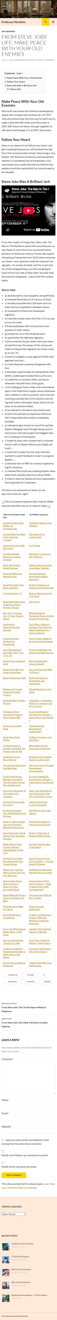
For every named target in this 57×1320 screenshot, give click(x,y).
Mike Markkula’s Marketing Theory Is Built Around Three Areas (41, 616)
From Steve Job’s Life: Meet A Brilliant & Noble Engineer (25, 1023)
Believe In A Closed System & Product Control (12, 692)
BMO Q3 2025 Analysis (21, 1269)
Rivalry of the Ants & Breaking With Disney (39, 834)
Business (10, 31)
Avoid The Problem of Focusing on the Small (39, 823)
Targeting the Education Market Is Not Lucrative (40, 871)
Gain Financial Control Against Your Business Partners (14, 836)
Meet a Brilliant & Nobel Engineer (11, 566)
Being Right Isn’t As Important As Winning (40, 747)
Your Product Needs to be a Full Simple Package (41, 640)
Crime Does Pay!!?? (12, 593)
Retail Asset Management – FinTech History (29, 1295)
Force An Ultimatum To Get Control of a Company (14, 793)
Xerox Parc (34, 601)
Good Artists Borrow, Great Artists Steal (13, 671)
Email (5, 1113)
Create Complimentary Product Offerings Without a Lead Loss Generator (40, 919)
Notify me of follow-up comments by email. (25, 1155)
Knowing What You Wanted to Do (12, 575)
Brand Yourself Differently (36, 908)
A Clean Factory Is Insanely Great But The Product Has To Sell (14, 748)
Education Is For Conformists (37, 535)
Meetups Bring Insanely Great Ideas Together (40, 566)
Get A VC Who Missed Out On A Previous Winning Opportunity (14, 824)
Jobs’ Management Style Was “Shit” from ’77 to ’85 (13, 652)
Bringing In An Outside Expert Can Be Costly (40, 758)
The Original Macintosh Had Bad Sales (14, 766)
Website (6, 1126)
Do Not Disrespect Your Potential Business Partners (14, 813)
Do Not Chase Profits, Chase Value (39, 845)
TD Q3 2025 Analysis (20, 1256)
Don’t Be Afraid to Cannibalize (12, 916)
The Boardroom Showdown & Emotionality (36, 729)
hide (19, 73)
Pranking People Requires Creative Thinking (12, 557)
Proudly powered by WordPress (15, 1316)
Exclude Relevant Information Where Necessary (38, 576)
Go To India (34, 545)
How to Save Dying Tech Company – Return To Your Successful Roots (12, 885)
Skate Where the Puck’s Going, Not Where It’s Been (14, 898)
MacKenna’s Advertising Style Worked (11, 627)
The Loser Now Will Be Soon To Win (40, 896)
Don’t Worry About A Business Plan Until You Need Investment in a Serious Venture (40, 628)
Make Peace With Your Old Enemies (40, 964)
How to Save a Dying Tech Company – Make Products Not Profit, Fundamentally (40, 885)
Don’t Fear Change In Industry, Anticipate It (39, 941)
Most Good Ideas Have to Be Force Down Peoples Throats (14, 604)
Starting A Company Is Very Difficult (40, 555)
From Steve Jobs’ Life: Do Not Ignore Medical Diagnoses (24, 1007)
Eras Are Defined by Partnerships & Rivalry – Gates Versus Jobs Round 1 (41, 716)
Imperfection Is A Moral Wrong (11, 758)
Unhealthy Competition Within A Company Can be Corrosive (40, 703)
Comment (8, 1058)
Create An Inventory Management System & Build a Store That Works (14, 953)
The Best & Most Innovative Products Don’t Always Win (13, 714)
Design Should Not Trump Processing (38, 803)
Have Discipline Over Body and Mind (13, 586)
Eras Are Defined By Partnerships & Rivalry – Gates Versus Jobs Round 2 (41, 781)
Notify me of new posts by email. (19, 1166)
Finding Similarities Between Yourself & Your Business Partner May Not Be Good (14, 781)
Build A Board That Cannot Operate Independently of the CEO (13, 848)
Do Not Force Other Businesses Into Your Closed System (13, 861)
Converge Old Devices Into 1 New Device (40, 950)
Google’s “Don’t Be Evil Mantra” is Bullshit (40, 930)
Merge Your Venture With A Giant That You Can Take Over (14, 872)
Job (30, 268)
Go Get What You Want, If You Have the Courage (14, 537)
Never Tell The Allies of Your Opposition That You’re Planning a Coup (40, 793)
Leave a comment (45, 60)
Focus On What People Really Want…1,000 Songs (14, 932)
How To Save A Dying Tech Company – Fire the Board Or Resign (41, 861)
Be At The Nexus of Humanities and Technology (38, 681)
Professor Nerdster (14, 22)
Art (3, 31)
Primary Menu (53, 22)
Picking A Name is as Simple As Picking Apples (41, 586)
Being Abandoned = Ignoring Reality (38, 662)
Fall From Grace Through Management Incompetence (41, 768)
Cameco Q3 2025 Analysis (22, 1243)
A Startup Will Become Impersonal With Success (41, 651)
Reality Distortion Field (14, 678)
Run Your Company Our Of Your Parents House (13, 616)
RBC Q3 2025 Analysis (21, 1282)
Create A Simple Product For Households (11, 641)
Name (6, 1099)
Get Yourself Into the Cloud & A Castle (13, 941)
